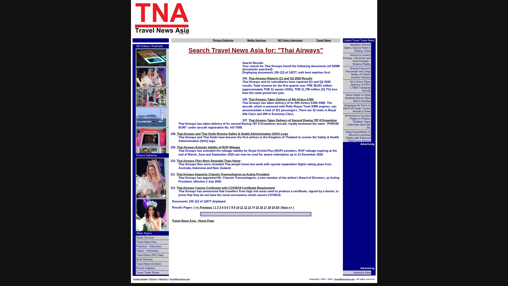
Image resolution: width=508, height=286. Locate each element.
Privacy (153, 279)
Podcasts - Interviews (148, 246)
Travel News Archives (148, 263)
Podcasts (157, 46)
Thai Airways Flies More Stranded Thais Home (209, 160)
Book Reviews (144, 259)
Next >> (286, 207)
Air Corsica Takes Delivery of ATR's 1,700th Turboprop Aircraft (360, 86)
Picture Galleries (223, 40)
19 (273, 207)
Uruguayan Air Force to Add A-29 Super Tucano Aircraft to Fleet (356, 108)
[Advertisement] (290, 18)
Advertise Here (361, 272)
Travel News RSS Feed (149, 255)
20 (277, 207)
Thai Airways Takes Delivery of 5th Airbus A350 (281, 99)
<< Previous (203, 207)
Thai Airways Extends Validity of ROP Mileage (208, 147)
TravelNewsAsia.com (179, 279)
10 (237, 207)
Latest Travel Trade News (359, 40)
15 (257, 207)
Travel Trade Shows (147, 272)
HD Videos (142, 46)
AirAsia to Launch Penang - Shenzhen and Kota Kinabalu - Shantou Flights (356, 60)
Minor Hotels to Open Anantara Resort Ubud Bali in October (357, 98)
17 (265, 207)
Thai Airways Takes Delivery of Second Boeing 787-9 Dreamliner (293, 120)
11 (241, 207)
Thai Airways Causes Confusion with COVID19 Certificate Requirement (226, 187)
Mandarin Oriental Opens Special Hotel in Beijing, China (357, 47)
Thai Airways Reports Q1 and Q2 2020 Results (280, 78)
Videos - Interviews (147, 250)
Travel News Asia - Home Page (193, 220)
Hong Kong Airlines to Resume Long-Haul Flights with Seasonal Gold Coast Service (358, 136)
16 (261, 207)
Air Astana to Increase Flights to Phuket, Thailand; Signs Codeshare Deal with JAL (357, 121)
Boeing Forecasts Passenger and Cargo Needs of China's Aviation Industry (358, 73)
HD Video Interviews (290, 40)
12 (245, 207)
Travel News (323, 40)
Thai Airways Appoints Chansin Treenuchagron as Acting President (222, 174)
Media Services (256, 40)
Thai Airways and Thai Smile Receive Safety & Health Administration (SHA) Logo (232, 133)
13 (249, 207)
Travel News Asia (146, 242)
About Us (163, 279)
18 (269, 207)
